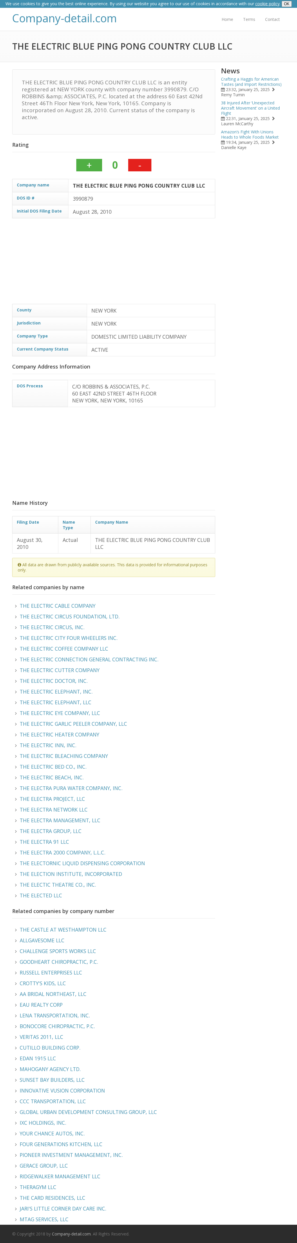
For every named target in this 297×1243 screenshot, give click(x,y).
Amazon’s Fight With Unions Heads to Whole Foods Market (250, 134)
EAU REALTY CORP (41, 1004)
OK (286, 4)
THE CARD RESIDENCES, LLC (52, 1197)
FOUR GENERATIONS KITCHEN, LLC (61, 1144)
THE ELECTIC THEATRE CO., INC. (58, 884)
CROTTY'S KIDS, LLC (43, 983)
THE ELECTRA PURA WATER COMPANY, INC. (71, 788)
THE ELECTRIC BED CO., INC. (53, 766)
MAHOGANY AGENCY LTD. (50, 1069)
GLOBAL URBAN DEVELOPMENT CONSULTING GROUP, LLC (88, 1111)
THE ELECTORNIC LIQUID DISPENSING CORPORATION (82, 863)
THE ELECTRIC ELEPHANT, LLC (55, 702)
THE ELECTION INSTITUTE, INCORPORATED (71, 873)
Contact (272, 19)
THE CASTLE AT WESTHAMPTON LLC (63, 929)
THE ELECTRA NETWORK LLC (54, 809)
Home (227, 19)
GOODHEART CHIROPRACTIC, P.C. (59, 961)
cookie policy (267, 3)
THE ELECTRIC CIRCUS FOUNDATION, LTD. (69, 616)
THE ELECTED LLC (41, 895)
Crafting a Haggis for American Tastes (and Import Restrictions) (251, 81)
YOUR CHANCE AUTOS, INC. (52, 1133)
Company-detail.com (64, 18)
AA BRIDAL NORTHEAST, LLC (53, 993)
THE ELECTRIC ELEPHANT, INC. (56, 691)
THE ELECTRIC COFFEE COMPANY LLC (64, 648)
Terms (249, 19)
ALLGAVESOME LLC (42, 940)
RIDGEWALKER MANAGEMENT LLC (60, 1176)
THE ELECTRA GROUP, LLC (51, 831)
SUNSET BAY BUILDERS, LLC (52, 1079)
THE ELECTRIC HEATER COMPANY (59, 734)
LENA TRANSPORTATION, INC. (55, 1015)
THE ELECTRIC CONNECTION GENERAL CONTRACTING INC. (89, 659)
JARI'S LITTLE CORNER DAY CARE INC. (63, 1208)
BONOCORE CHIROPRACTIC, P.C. (57, 1026)
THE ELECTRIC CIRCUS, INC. (52, 627)
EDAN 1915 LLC (38, 1058)
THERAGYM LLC (38, 1187)
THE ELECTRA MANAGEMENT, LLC (60, 820)
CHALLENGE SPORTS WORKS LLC (58, 951)
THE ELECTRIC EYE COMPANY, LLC (60, 712)
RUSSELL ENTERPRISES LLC (51, 972)
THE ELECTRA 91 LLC (44, 841)
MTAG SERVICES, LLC (44, 1219)
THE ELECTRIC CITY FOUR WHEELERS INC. (68, 637)
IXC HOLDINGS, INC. (43, 1122)
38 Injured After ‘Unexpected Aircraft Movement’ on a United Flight (250, 108)
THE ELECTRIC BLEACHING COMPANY (64, 755)
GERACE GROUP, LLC (44, 1165)
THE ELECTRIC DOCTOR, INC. (54, 680)
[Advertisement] (113, 263)
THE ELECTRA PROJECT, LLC (52, 798)
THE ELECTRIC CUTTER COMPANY (59, 670)
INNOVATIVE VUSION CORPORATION (62, 1090)
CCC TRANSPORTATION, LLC (53, 1101)
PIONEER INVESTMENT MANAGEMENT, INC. (71, 1154)
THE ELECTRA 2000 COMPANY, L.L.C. (62, 852)
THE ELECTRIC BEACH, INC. (52, 777)
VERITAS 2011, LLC (41, 1036)
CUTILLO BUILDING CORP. (50, 1047)
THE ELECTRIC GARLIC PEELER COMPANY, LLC (73, 723)
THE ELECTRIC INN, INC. (48, 745)
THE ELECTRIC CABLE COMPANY (57, 605)
